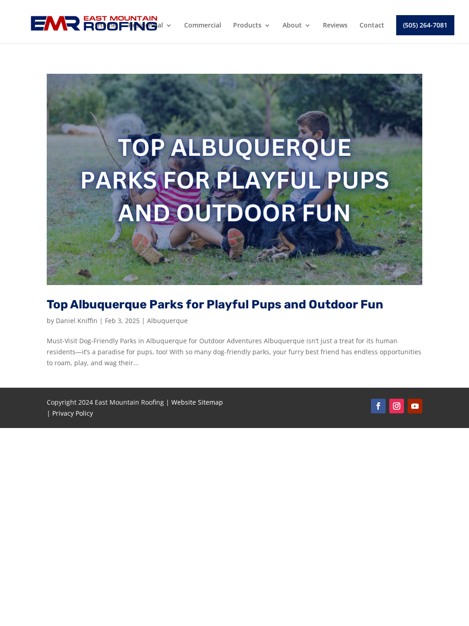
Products (247, 25)
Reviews (335, 25)
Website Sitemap (197, 402)
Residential (145, 25)
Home (107, 25)
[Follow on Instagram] (396, 406)
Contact (372, 25)
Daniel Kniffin (77, 320)
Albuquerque (167, 320)
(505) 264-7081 (425, 25)
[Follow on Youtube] (415, 406)
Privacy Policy (72, 413)
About (292, 25)
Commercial (202, 25)
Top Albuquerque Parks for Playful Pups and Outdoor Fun (215, 304)
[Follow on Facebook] (378, 406)
